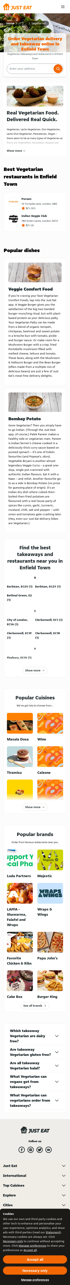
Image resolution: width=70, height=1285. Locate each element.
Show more (14, 151)
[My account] (63, 7)
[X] (39, 1149)
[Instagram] (30, 1149)
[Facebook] (21, 1149)
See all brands (32, 1006)
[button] (58, 68)
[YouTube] (48, 1149)
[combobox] (30, 68)
